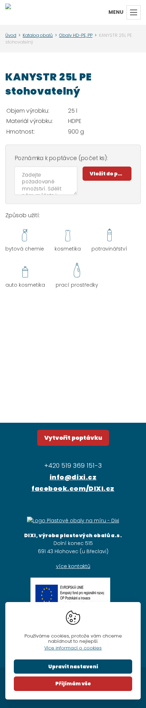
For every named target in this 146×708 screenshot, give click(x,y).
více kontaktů (73, 566)
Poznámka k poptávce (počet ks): (61, 158)
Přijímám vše (73, 683)
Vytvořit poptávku (73, 438)
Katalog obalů (38, 35)
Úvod (10, 35)
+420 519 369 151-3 (73, 465)
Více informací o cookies (73, 648)
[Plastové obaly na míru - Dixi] (8, 12)
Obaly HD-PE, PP (75, 35)
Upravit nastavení (73, 666)
